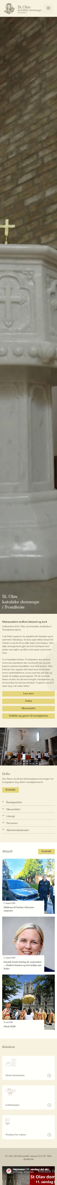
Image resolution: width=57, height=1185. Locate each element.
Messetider (28, 708)
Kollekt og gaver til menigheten (28, 716)
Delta (28, 701)
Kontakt (10, 790)
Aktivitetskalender (17, 830)
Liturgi (10, 816)
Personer (12, 823)
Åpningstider (14, 802)
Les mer (28, 693)
